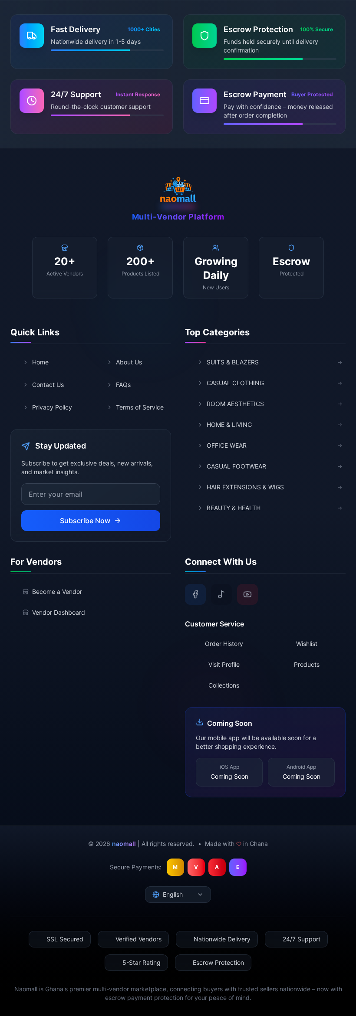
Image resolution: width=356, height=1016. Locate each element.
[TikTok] (221, 594)
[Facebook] (195, 594)
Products (307, 664)
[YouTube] (247, 594)
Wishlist (306, 643)
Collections (223, 685)
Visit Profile (224, 664)
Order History (224, 643)
